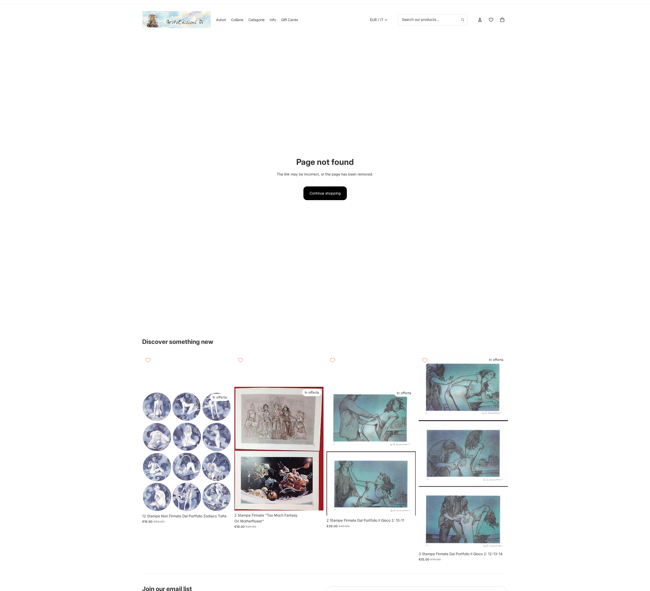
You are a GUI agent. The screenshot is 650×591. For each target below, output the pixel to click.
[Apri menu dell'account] (479, 19)
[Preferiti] (491, 19)
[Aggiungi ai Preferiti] (148, 360)
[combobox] (432, 19)
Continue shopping (325, 193)
